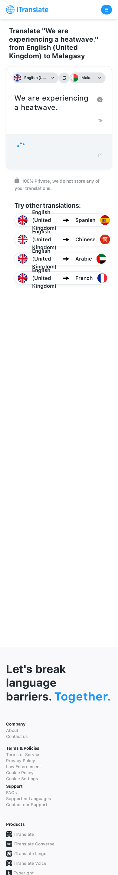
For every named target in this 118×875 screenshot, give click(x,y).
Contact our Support (26, 804)
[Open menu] (106, 9)
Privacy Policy (20, 760)
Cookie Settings (22, 778)
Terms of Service (23, 754)
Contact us (17, 736)
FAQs (11, 792)
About (12, 730)
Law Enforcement (23, 766)
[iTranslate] (27, 9)
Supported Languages (28, 798)
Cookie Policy (20, 772)
